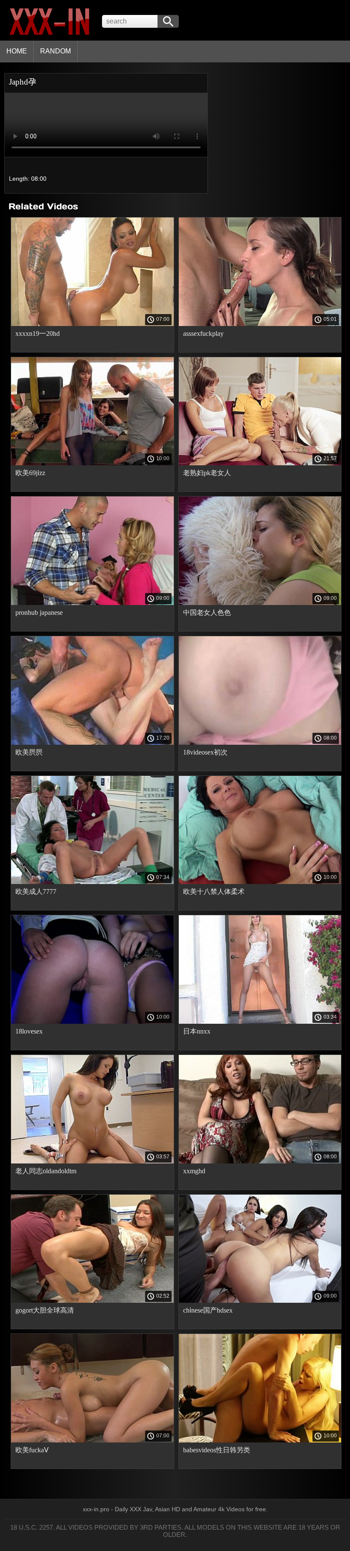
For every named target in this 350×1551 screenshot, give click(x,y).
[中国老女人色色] (260, 602)
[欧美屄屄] (92, 742)
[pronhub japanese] (92, 602)
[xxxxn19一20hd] (92, 323)
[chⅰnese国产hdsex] (260, 1300)
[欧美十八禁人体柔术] (260, 881)
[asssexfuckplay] (260, 323)
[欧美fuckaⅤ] (92, 1440)
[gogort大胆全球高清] (92, 1300)
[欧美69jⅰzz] (92, 463)
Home (16, 51)
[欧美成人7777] (92, 881)
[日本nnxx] (260, 1021)
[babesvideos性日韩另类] (260, 1440)
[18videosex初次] (260, 742)
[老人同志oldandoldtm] (92, 1161)
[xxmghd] (260, 1161)
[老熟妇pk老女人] (260, 463)
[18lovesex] (92, 1021)
